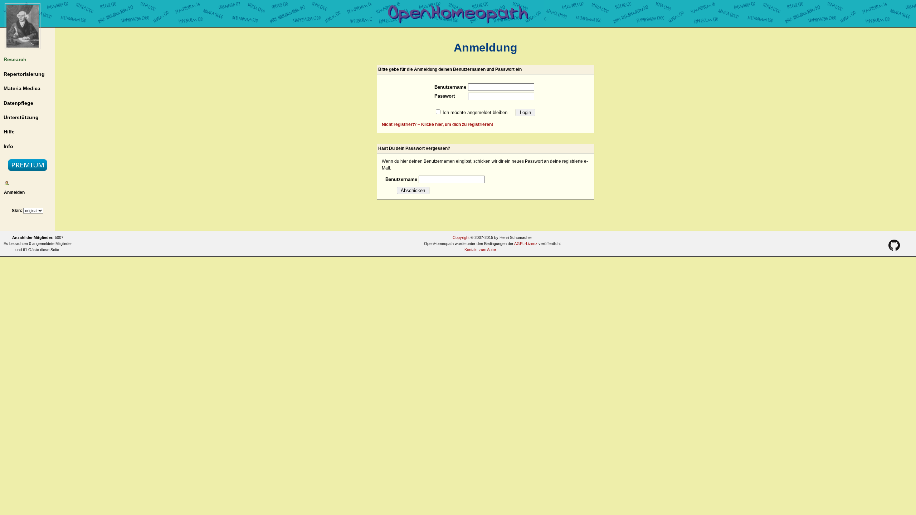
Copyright (461, 237)
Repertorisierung (24, 74)
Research (15, 59)
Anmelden (13, 192)
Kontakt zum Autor (480, 249)
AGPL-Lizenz (525, 243)
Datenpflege (18, 103)
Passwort (444, 96)
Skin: (17, 210)
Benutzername (450, 87)
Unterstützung (21, 117)
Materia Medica (22, 88)
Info (8, 146)
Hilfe (9, 131)
